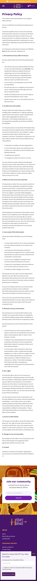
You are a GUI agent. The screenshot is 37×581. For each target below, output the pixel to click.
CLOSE (33, 553)
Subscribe (18, 498)
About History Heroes (8, 536)
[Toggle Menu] (3, 6)
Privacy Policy (6, 549)
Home (4, 534)
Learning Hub (6, 539)
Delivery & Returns (7, 547)
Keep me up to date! (8, 574)
